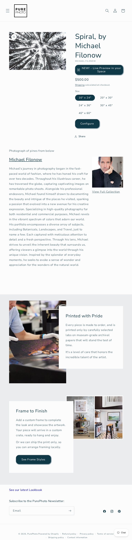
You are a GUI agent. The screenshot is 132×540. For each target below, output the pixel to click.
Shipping (80, 84)
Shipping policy (56, 537)
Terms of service (105, 533)
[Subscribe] (70, 510)
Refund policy (69, 533)
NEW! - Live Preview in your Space (101, 69)
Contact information (77, 537)
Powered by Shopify (48, 533)
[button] (8, 11)
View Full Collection (106, 192)
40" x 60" (85, 113)
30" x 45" (106, 105)
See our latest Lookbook (25, 490)
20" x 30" (106, 97)
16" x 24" (85, 97)
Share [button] (82, 136)
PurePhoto (32, 533)
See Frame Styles (33, 459)
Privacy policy (87, 533)
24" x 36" (85, 105)
